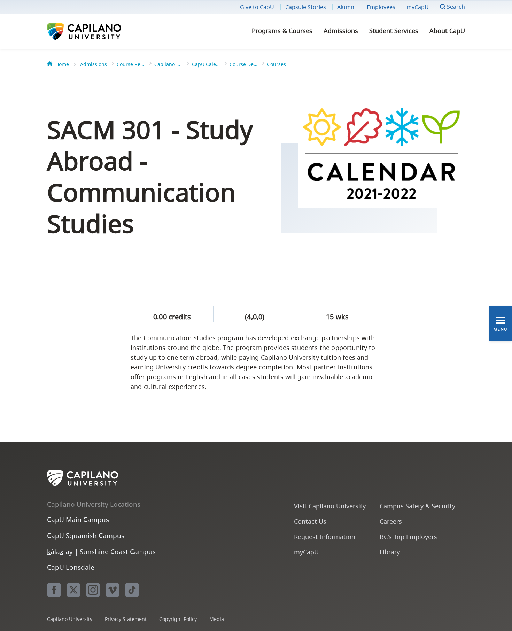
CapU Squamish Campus (85, 535)
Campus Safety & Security (417, 505)
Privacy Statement (126, 619)
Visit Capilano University (330, 505)
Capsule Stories (305, 7)
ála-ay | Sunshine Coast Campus (101, 551)
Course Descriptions (243, 64)
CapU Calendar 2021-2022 (206, 64)
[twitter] (73, 590)
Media (216, 619)
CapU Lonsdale (70, 567)
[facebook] (54, 590)
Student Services (393, 30)
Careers (391, 521)
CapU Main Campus (78, 519)
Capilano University (102, 31)
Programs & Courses (282, 30)
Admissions (341, 30)
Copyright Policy (178, 619)
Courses (276, 64)
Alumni (346, 7)
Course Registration (131, 64)
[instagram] (93, 590)
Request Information (324, 536)
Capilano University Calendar (168, 64)
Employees (381, 7)
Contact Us (310, 521)
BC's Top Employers (408, 536)
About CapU (447, 30)
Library (390, 551)
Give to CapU (257, 7)
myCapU (417, 7)
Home (62, 64)
